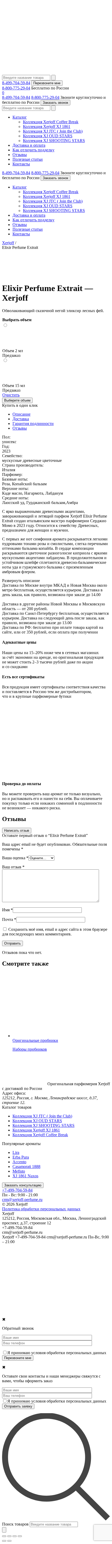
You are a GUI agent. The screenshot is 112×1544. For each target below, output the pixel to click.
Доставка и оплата (29, 145)
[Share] (9, 1536)
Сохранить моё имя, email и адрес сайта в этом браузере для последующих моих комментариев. (54, 931)
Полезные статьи (28, 159)
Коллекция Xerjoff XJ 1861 (46, 126)
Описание (21, 414)
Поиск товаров (15, 1524)
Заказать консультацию (22, 1185)
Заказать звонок (55, 103)
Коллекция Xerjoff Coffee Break (50, 122)
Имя (7, 910)
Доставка (21, 419)
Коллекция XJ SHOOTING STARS (54, 140)
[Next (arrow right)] (9, 1541)
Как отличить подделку (33, 150)
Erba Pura (21, 1157)
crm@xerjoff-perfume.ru (22, 1199)
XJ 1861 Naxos (25, 1176)
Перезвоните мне (46, 83)
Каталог (20, 117)
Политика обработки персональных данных (41, 1209)
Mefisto (19, 1171)
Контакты (21, 164)
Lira (16, 1152)
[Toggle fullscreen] (15, 1536)
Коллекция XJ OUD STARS (47, 136)
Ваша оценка (15, 858)
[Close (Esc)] (4, 1536)
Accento (19, 1162)
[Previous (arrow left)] (4, 1541)
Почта (9, 919)
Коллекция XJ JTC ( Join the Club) (53, 131)
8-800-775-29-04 (16, 88)
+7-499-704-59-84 (17, 1190)
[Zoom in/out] (20, 1536)
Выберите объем (17, 400)
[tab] (61, 414)
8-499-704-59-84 (16, 83)
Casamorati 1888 (26, 1166)
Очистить (11, 395)
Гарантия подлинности (33, 423)
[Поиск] (4, 1530)
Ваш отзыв (13, 867)
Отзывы (20, 154)
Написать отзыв (16, 830)
